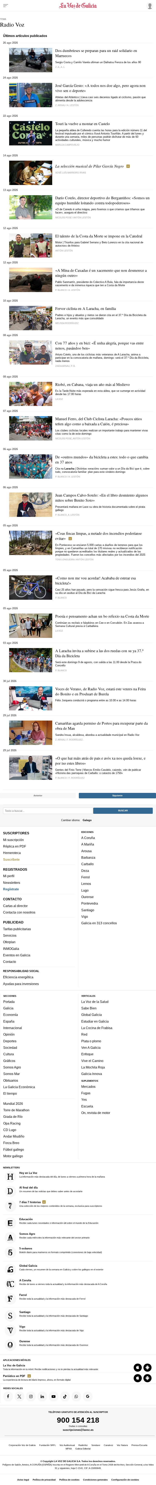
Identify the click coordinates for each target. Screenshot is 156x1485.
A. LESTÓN (74, 290)
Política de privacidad (44, 1480)
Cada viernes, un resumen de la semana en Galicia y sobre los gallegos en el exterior (61, 1267)
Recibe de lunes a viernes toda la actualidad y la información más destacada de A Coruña (63, 1282)
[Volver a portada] (78, 6)
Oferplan (9, 942)
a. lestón (73, 105)
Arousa (86, 851)
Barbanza (88, 857)
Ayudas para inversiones (21, 983)
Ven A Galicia (91, 1047)
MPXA (69, 1448)
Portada (9, 1001)
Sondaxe (95, 1445)
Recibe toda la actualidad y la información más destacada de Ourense (53, 1343)
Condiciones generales (95, 1480)
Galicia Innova (91, 1074)
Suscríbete (11, 859)
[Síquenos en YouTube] (53, 1396)
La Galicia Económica (19, 1087)
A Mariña (87, 844)
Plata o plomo (91, 1041)
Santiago (87, 910)
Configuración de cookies (125, 1480)
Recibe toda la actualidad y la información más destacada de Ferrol (52, 1296)
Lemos (86, 883)
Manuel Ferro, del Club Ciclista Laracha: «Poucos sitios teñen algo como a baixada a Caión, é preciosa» (98, 421)
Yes (84, 1099)
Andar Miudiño (13, 1136)
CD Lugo (9, 1129)
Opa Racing (12, 1123)
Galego (87, 820)
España (8, 1021)
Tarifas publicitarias (17, 929)
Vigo (84, 916)
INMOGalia (11, 948)
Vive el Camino (92, 1060)
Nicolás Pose (63, 217)
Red (84, 1034)
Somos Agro (12, 1067)
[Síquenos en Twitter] (19, 1396)
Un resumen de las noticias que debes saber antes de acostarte (50, 1189)
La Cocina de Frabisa (96, 1028)
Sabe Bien (88, 1008)
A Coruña (88, 838)
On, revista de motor (95, 1113)
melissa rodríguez (67, 323)
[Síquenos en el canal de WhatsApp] (76, 1396)
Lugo (85, 890)
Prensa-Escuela (139, 1445)
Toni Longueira (64, 559)
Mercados (88, 1086)
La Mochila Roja (93, 1067)
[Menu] (6, 6)
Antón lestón (64, 250)
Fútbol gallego (13, 1149)
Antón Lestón (82, 217)
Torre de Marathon (16, 1110)
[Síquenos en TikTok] (65, 1396)
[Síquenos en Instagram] (31, 1396)
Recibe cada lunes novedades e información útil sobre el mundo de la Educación (58, 1221)
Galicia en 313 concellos (99, 923)
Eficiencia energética (18, 977)
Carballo (87, 864)
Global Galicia (91, 1014)
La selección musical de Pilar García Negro (89, 166)
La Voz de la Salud (94, 1001)
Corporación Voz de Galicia (22, 1445)
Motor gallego (13, 1156)
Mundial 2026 (13, 1103)
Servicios (9, 935)
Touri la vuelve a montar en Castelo (82, 123)
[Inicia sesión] (149, 5)
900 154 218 (78, 1420)
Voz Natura (122, 1445)
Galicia (8, 1008)
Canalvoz (108, 1445)
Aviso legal (23, 1480)
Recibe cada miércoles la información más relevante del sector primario (54, 1235)
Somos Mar (11, 1074)
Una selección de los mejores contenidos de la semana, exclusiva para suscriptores (60, 1204)
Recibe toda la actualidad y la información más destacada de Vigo (51, 1328)
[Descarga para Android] (147, 1367)
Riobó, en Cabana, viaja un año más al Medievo (92, 384)
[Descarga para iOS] (138, 1367)
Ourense (87, 897)
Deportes (9, 1041)
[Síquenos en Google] (88, 1396)
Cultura (8, 1054)
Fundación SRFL (47, 1445)
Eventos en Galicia (16, 955)
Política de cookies (69, 1480)
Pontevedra (89, 903)
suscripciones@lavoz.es (78, 1429)
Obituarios (10, 1080)
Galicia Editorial (82, 1448)
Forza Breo (11, 1143)
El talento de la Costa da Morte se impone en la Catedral (98, 235)
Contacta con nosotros (19, 912)
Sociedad (10, 1047)
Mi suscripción (13, 839)
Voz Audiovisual (67, 1445)
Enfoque (87, 1054)
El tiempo (10, 1093)
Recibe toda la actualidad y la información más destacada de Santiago (53, 1314)
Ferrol (85, 877)
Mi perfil (8, 876)
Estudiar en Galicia (95, 1021)
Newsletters (11, 882)
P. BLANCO (61, 290)
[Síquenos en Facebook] (8, 1396)
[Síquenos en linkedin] (42, 1396)
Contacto (9, 961)
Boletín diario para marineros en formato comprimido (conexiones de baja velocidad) (60, 1250)
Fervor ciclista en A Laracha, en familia (85, 308)
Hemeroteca (12, 853)
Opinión (9, 1034)
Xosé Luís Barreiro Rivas (70, 172)
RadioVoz (83, 1445)
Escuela (87, 1106)
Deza (85, 870)
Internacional (12, 1028)
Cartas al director (15, 905)
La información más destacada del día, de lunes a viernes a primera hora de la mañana (62, 1174)
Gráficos (9, 1060)
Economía (10, 1014)
